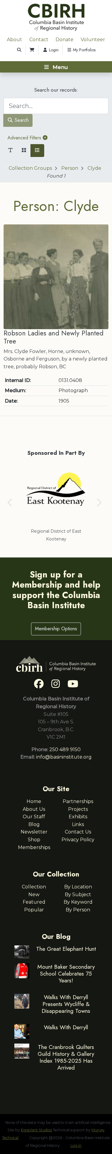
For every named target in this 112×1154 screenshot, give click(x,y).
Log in (76, 1145)
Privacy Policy (78, 839)
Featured (34, 902)
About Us (34, 809)
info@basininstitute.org (64, 757)
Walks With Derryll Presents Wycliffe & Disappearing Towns (66, 1004)
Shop (34, 839)
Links (78, 824)
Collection (34, 887)
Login (53, 50)
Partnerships (78, 801)
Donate (64, 39)
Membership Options (56, 628)
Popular (34, 910)
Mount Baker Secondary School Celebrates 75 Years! (66, 973)
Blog (34, 824)
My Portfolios (84, 50)
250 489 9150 (65, 749)
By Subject (78, 894)
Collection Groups (30, 168)
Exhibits (78, 816)
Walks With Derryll (66, 1027)
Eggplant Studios (36, 1130)
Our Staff (34, 816)
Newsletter (34, 832)
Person (69, 168)
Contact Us (78, 832)
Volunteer (93, 39)
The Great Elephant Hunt (66, 949)
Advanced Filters (25, 137)
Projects (78, 809)
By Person (78, 910)
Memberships (34, 847)
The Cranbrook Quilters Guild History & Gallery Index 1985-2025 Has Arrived (66, 1057)
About (14, 39)
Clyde (94, 168)
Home (34, 801)
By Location (78, 887)
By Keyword (78, 902)
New (33, 894)
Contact (38, 39)
